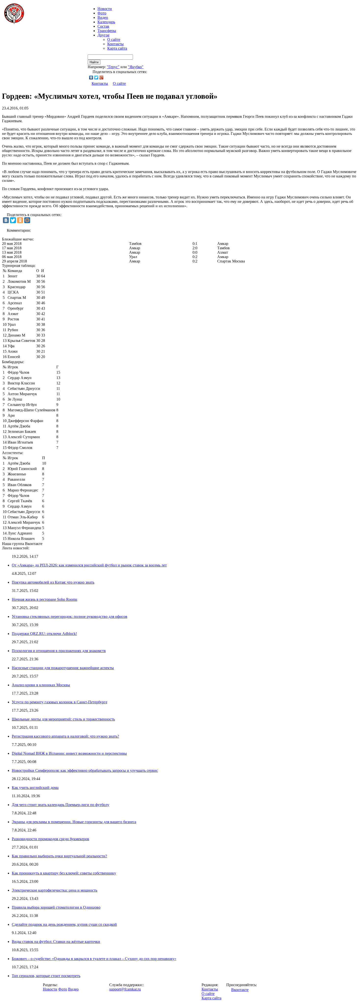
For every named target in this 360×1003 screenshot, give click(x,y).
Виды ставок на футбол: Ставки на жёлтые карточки (56, 941)
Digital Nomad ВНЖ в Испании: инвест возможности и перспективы (69, 753)
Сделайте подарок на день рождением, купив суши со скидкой (64, 924)
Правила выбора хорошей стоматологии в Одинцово (56, 907)
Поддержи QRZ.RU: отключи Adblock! (44, 634)
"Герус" (113, 67)
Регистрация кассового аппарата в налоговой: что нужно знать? (65, 736)
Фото (101, 13)
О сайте (113, 39)
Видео (102, 17)
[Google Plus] (101, 77)
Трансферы (106, 31)
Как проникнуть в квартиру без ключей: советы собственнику (64, 873)
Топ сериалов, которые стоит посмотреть (46, 976)
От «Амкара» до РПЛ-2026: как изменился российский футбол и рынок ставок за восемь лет (89, 565)
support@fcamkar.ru (125, 989)
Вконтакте (240, 990)
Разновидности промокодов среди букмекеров (50, 839)
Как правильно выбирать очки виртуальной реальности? (59, 856)
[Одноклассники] (20, 220)
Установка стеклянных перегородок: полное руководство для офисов (69, 616)
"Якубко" (136, 67)
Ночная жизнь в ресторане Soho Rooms (44, 599)
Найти (94, 62)
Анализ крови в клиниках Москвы (41, 685)
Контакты (115, 44)
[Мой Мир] (27, 220)
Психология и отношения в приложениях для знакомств (59, 651)
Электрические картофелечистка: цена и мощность (54, 890)
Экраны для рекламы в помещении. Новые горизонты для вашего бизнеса (74, 822)
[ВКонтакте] (91, 77)
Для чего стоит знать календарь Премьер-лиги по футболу (60, 805)
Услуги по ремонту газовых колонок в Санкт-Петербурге (59, 702)
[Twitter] (96, 77)
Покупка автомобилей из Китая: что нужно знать (53, 582)
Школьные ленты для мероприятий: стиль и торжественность (63, 719)
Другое (103, 35)
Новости (50, 989)
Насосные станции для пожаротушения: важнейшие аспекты (63, 668)
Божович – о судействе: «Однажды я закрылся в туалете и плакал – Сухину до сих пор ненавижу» (94, 959)
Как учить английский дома (35, 787)
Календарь (106, 22)
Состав (103, 26)
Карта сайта (117, 48)
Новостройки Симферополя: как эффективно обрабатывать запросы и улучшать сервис (85, 770)
